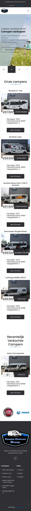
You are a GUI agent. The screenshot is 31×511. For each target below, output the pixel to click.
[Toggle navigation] (28, 10)
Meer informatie (10, 50)
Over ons (20, 470)
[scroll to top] (28, 504)
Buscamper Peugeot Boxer (8, 486)
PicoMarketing (19, 507)
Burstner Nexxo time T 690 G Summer (8, 481)
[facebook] (15, 458)
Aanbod (20, 473)
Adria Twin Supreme (8, 470)
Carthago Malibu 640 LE (8, 492)
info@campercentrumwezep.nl (15, 2)
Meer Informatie (17, 130)
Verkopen (20, 477)
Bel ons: (16, 5)
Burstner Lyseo (7, 477)
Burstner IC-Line (7, 473)
